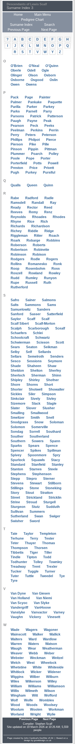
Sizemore (18, 403)
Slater (15, 408)
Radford (31, 198)
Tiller (48, 552)
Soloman (57, 422)
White (37, 667)
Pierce (51, 139)
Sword (35, 521)
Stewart (36, 483)
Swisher (17, 521)
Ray (53, 202)
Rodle (35, 259)
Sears (15, 347)
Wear (32, 648)
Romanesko (37, 264)
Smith (35, 417)
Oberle (16, 70)
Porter (45, 158)
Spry (56, 455)
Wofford (50, 695)
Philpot (34, 139)
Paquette (55, 102)
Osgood (37, 80)
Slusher (48, 408)
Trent (36, 566)
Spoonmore (37, 455)
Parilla (15, 107)
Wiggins (17, 677)
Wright (35, 714)
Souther (17, 436)
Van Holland (20, 598)
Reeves (16, 212)
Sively (35, 398)
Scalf (45, 319)
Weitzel (57, 658)
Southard (53, 431)
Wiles (15, 681)
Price (33, 168)
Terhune (17, 538)
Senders (57, 356)
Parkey (48, 107)
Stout (29, 492)
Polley (54, 154)
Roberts (39, 245)
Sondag (17, 431)
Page (29, 97)
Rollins (16, 264)
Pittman (51, 149)
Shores (32, 384)
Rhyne (16, 221)
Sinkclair (17, 398)
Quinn (48, 185)
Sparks (16, 445)
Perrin (54, 130)
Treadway (18, 566)
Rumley (32, 278)
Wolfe (28, 700)
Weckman (38, 658)
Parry (47, 111)
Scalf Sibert (20, 323)
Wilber (35, 677)
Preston (17, 168)
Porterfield (19, 163)
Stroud (31, 502)
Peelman (17, 130)
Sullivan (17, 511)
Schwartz (42, 337)
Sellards (44, 352)
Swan (38, 516)
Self (29, 352)
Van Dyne (18, 593)
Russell (31, 282)
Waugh (16, 648)
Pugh (15, 172)
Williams (34, 686)
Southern (18, 441)
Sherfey (55, 370)
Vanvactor (39, 612)
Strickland (34, 497)
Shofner (52, 380)
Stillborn (54, 483)
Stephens (18, 474)
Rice (30, 221)
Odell (31, 70)
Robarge (33, 240)
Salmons (49, 300)
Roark (15, 240)
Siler (31, 394)
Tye (62, 576)
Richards (18, 226)
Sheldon (17, 370)
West (31, 662)
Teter (15, 543)
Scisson (42, 342)
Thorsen (41, 548)
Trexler (51, 566)
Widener (54, 672)
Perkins (37, 130)
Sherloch (18, 375)
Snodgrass (19, 422)
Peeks (49, 125)
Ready (16, 207)
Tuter (15, 576)
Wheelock (48, 662)
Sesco (16, 361)
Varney (59, 612)
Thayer (30, 543)
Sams (51, 305)
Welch (15, 662)
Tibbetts (17, 552)
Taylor (28, 533)
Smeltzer (17, 417)
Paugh (16, 121)
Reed (48, 207)
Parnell (31, 111)
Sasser (35, 314)
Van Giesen (41, 593)
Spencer (17, 450)
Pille (45, 144)
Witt (35, 695)
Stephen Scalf (43, 723)
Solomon (18, 427)
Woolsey (51, 705)
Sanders (43, 309)
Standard (18, 464)
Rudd (15, 278)
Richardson (40, 226)
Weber (49, 653)
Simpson (49, 394)
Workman (56, 709)
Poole (15, 158)
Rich (44, 221)
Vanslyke (18, 612)
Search (49, 24)
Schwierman (20, 342)
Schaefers (19, 333)
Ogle (45, 70)
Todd (47, 557)
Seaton (31, 347)
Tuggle (33, 571)
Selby (15, 352)
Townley (55, 562)
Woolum (17, 709)
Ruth (47, 282)
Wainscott (18, 634)
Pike (32, 144)
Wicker (36, 672)
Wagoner (51, 630)
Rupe (15, 282)
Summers (37, 511)
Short (48, 384)
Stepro (31, 478)
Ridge (49, 231)
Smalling (17, 413)
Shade (16, 366)
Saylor (16, 319)
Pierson (17, 144)
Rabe (15, 198)
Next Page (49, 29)
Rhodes (59, 217)
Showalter (56, 389)
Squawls (38, 460)
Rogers (52, 259)
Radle (49, 198)
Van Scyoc (19, 603)
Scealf (60, 328)
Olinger (16, 75)
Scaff (31, 319)
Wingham (18, 695)
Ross (55, 268)
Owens (31, 84)
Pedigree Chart (32, 19)
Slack (36, 403)
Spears (33, 445)
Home (18, 14)
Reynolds (18, 217)
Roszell (16, 273)
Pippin (33, 149)
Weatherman (52, 648)
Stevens (17, 483)
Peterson (49, 135)
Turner (50, 571)
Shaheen (34, 366)
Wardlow (49, 639)
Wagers (32, 630)
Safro (15, 300)
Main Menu (42, 14)
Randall (38, 202)
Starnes (35, 469)
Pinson (16, 149)
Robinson (18, 254)
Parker (32, 107)
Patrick (35, 116)
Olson (33, 75)
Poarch (36, 154)
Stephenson (41, 474)
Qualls (16, 185)
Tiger (34, 552)
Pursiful (49, 172)
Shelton (36, 370)
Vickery (35, 617)
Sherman (38, 375)
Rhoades (39, 217)
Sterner (49, 478)
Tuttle (29, 576)
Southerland (39, 436)
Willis (15, 691)
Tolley (38, 562)
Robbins (53, 240)
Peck (34, 125)
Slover (31, 408)
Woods (32, 705)
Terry (34, 538)
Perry (15, 135)
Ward (33, 639)
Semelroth (36, 356)
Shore (15, 384)
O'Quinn (51, 66)
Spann (55, 441)
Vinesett (53, 617)
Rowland (35, 273)
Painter (44, 97)
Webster (17, 658)
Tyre (14, 580)
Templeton (48, 533)
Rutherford (19, 287)
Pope (30, 158)
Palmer (16, 102)
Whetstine (18, 667)
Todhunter (19, 562)
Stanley (58, 464)
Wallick (54, 634)
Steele (53, 469)
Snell (50, 417)
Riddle (33, 231)
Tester (49, 538)
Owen (15, 84)
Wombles (46, 700)
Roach (54, 235)
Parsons (17, 116)
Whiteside (56, 667)
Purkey (31, 172)
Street (15, 497)
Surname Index (21, 24)
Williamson (56, 686)
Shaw (52, 366)
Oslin (54, 80)
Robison (39, 254)
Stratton (46, 492)
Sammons (33, 305)
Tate (14, 533)
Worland (17, 714)
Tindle (15, 557)
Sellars (16, 356)
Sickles (16, 394)
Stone (34, 488)
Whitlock (17, 672)
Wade (15, 630)
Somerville (39, 427)
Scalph (16, 328)
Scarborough (38, 328)
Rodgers (17, 259)
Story (15, 492)
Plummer (18, 154)
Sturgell (49, 502)
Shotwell (35, 389)
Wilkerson (33, 681)
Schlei (38, 333)
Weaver (16, 653)
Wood (15, 705)
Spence (52, 445)
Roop (15, 268)
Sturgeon (18, 507)
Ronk (57, 264)
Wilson (49, 691)
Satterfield (55, 314)
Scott (60, 342)
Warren (16, 644)
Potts (37, 163)
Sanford (17, 314)
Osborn (50, 75)
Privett (49, 168)
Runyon (50, 278)
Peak (47, 121)
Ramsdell (18, 202)
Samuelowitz (21, 309)
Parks (15, 111)
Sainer (30, 300)
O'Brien (16, 66)
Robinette (41, 249)
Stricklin (55, 497)
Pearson (17, 125)
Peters (30, 135)
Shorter (16, 389)
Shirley (34, 380)
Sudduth (53, 507)
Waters (33, 644)
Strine (15, 502)
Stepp (15, 478)
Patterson (55, 116)
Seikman (50, 347)
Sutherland (19, 516)
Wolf (14, 700)
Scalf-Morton (45, 323)
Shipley (16, 380)
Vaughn (17, 617)
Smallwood (39, 413)
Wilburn (52, 677)
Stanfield (38, 464)
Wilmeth (31, 691)
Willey (52, 681)
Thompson (19, 548)
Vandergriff (19, 607)
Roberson (18, 245)
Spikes (35, 450)
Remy (33, 212)
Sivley (51, 398)
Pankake (35, 102)
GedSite (43, 738)
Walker (37, 634)
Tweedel (46, 576)
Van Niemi (44, 598)
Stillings (17, 488)
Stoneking (53, 488)
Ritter (38, 235)
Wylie (51, 714)
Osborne (17, 80)
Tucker (16, 571)
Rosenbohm (35, 268)
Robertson (19, 249)
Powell (53, 163)
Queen (32, 185)
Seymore (55, 361)
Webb (33, 653)
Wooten (36, 709)
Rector (32, 207)
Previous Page (19, 29)
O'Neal (34, 66)
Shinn (56, 375)
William (16, 686)
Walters (16, 639)
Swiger (54, 516)
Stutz (36, 507)
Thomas (48, 543)
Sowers (38, 441)
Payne (32, 121)
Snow (38, 422)
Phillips (16, 139)
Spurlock (18, 460)
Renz (48, 212)
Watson (51, 644)
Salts (15, 305)
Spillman (54, 450)
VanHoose (42, 607)
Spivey (16, 455)
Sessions (34, 361)
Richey (16, 231)
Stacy (55, 460)
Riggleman (19, 235)
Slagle (51, 403)
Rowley (54, 273)
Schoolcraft (20, 337)
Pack (15, 97)
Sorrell (34, 431)
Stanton (17, 469)
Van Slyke (41, 603)
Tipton (32, 557)
